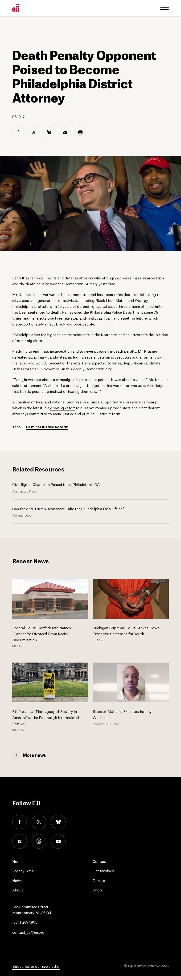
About (17, 889)
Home (17, 861)
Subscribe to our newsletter (35, 965)
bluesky (58, 822)
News (17, 880)
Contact (99, 861)
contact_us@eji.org (28, 931)
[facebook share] (18, 132)
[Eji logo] (15, 8)
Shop (97, 889)
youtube (58, 841)
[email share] (65, 132)
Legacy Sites (23, 870)
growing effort (62, 407)
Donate (99, 880)
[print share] (80, 132)
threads (39, 841)
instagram (19, 841)
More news (34, 755)
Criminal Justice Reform (47, 426)
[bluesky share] (49, 132)
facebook (19, 822)
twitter (39, 822)
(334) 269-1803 (24, 921)
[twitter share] (34, 132)
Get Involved (103, 870)
